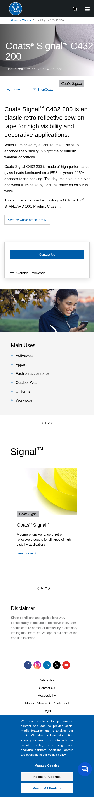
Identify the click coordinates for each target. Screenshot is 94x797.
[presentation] (45, 423)
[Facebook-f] (28, 665)
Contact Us (47, 254)
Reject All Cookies (47, 776)
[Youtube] (66, 665)
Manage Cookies (47, 765)
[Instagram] (37, 665)
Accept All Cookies (47, 788)
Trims (25, 20)
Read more (25, 553)
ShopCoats (45, 89)
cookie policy (57, 754)
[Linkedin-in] (47, 665)
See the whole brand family (27, 220)
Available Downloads (30, 273)
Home (14, 20)
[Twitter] (57, 665)
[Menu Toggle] (87, 9)
